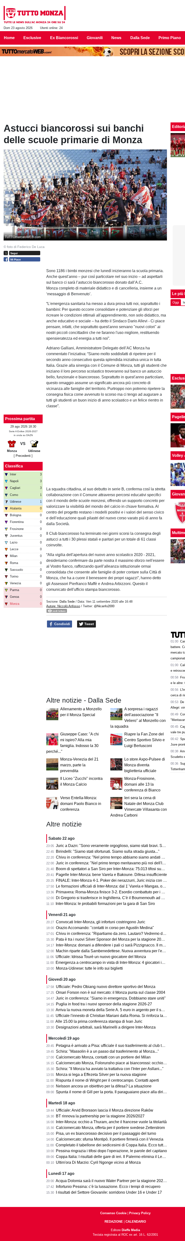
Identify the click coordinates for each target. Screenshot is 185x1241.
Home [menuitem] (9, 38)
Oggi (175, 302)
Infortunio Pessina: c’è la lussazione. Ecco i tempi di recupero (108, 1187)
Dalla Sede (67, 601)
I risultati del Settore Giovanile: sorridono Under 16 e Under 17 (109, 1192)
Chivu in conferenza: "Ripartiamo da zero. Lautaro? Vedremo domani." (116, 933)
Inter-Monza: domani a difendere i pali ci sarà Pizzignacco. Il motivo (113, 945)
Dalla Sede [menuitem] (140, 38)
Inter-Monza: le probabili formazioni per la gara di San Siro (105, 904)
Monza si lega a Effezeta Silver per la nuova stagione (101, 1074)
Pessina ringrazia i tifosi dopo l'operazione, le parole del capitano (111, 1151)
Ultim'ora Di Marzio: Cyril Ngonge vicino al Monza (98, 1162)
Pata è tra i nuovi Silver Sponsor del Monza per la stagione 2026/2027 (115, 939)
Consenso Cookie (113, 1213)
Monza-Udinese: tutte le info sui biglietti (89, 968)
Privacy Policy (140, 1213)
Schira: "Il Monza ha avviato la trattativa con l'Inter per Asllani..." (110, 1069)
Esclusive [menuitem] (32, 38)
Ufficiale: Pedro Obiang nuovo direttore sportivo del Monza (105, 987)
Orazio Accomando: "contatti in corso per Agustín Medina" (105, 928)
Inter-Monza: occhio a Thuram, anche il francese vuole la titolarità (111, 1122)
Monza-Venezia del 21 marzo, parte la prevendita (79, 765)
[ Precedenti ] (23, 456)
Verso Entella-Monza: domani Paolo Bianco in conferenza (80, 803)
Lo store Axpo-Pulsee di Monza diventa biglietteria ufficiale (144, 765)
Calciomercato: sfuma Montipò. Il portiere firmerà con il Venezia (109, 1139)
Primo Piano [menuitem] (170, 38)
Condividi (61, 624)
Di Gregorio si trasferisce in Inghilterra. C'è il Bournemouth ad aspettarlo (117, 898)
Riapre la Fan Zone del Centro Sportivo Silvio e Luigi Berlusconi (144, 740)
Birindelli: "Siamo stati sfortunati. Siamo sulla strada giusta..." (107, 851)
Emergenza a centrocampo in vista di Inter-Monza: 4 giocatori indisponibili (118, 962)
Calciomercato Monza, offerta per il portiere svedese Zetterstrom (110, 1128)
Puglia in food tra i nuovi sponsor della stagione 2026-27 (104, 1004)
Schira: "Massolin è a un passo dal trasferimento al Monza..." (107, 1051)
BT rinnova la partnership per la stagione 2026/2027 (100, 1116)
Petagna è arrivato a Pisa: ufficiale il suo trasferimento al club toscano (115, 1046)
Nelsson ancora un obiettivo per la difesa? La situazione (104, 1086)
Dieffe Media (131, 1230)
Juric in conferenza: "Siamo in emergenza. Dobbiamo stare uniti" (111, 998)
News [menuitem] (116, 38)
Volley (177, 455)
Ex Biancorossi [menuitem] (64, 38)
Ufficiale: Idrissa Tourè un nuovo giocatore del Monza (101, 957)
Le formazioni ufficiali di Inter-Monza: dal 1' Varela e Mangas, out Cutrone (118, 886)
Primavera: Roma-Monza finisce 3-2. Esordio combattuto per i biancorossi (118, 892)
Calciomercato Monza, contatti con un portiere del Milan (103, 1057)
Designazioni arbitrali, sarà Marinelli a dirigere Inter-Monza (106, 1027)
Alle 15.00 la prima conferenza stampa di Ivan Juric (98, 1021)
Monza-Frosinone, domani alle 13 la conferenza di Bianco (142, 784)
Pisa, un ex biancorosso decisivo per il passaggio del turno (106, 1133)
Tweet (88, 624)
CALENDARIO (136, 1221)
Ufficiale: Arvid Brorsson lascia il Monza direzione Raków (104, 1110)
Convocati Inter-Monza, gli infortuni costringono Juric (100, 922)
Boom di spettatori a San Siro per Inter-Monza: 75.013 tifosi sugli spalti (115, 869)
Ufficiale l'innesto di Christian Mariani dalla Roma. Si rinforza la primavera (118, 1016)
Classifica (14, 466)
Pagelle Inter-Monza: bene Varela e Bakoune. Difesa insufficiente (111, 875)
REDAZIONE (114, 1221)
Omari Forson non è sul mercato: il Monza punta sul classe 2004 (110, 992)
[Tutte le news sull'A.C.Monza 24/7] (35, 15)
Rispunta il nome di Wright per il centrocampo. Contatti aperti (107, 1080)
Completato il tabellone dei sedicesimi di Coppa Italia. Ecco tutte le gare (117, 1145)
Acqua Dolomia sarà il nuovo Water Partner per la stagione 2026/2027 (115, 1181)
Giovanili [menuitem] (95, 38)
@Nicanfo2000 (104, 606)
